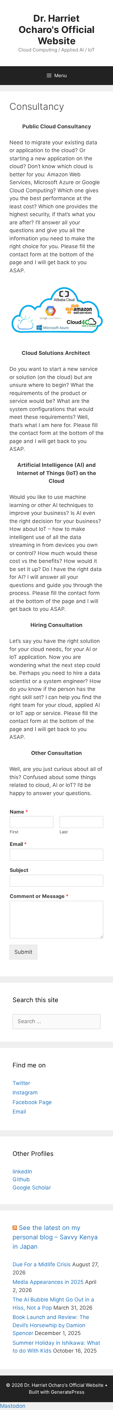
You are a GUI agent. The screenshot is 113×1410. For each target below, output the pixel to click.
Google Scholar (32, 1187)
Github (21, 1179)
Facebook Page (32, 1102)
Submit (23, 952)
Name (19, 812)
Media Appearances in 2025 (48, 1282)
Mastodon (12, 1406)
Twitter (21, 1083)
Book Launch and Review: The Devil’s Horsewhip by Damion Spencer (51, 1325)
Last (64, 831)
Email (18, 844)
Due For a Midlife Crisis (42, 1264)
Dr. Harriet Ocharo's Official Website (56, 29)
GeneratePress (67, 1392)
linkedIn (22, 1171)
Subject (19, 870)
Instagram (25, 1092)
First (14, 831)
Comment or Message (39, 896)
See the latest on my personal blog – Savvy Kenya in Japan (55, 1237)
